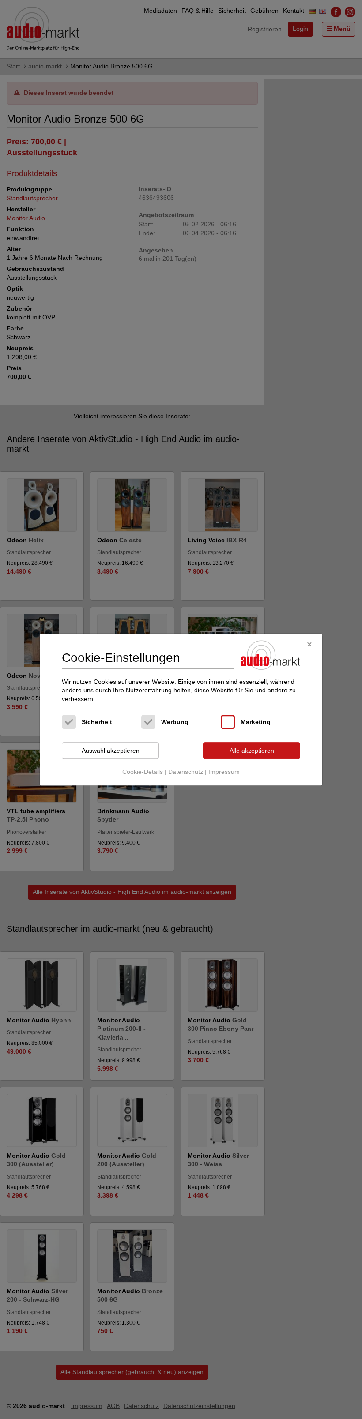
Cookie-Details (142, 771)
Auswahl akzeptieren (111, 750)
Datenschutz (185, 771)
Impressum (224, 771)
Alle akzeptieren (252, 750)
